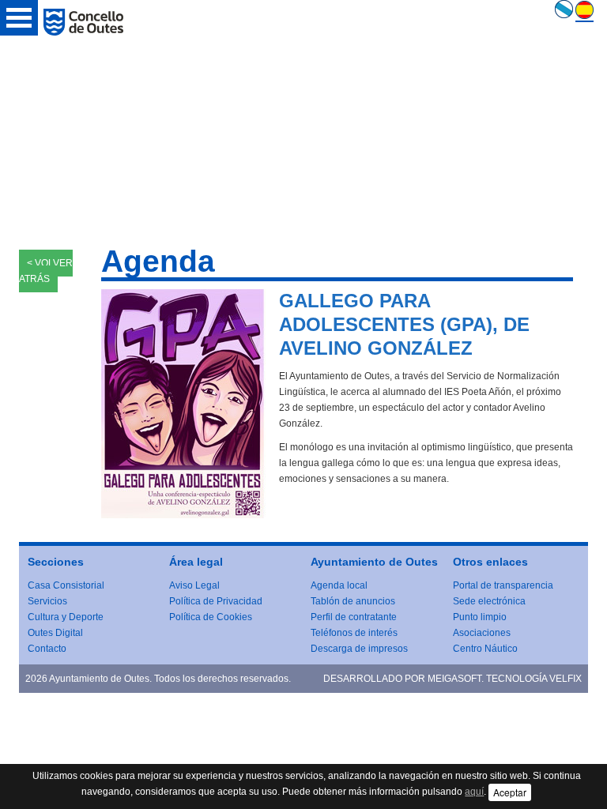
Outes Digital (55, 632)
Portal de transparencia (503, 585)
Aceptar (509, 792)
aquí (474, 791)
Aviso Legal (194, 585)
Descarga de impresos (359, 648)
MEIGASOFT (454, 678)
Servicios (47, 601)
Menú (19, 18)
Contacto (47, 648)
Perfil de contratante (354, 617)
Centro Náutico (485, 648)
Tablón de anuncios (353, 601)
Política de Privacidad (215, 601)
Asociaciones (482, 632)
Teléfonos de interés (354, 632)
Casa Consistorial (66, 585)
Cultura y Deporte (66, 617)
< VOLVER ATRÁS (46, 271)
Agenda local (339, 585)
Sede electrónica (489, 601)
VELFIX (565, 678)
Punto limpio (480, 617)
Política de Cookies (210, 617)
